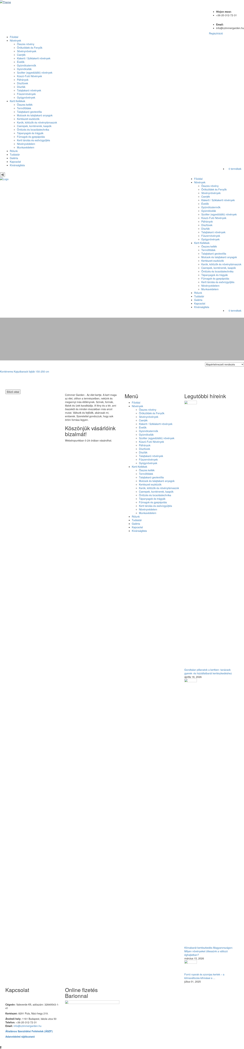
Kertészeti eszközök (28, 119)
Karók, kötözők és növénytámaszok (37, 122)
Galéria (14, 158)
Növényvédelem (26, 144)
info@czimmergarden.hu (27, 1026)
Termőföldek (24, 108)
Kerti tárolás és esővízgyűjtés (33, 140)
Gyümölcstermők (26, 65)
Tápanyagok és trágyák (30, 133)
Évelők (20, 62)
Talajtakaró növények (29, 90)
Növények (15, 40)
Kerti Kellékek (17, 101)
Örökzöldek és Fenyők (29, 47)
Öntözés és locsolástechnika (33, 129)
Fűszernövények (26, 94)
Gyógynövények (26, 97)
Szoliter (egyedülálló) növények (34, 72)
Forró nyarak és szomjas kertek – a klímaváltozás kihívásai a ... (204, 976)
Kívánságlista (17, 165)
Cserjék (21, 54)
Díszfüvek (22, 83)
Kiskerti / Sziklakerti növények (33, 58)
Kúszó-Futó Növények (29, 76)
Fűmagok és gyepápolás (31, 136)
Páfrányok (22, 79)
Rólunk (14, 151)
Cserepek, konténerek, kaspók (34, 126)
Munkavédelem (25, 147)
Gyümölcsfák (24, 69)
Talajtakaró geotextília (29, 111)
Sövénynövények (26, 51)
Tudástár (15, 154)
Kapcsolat (15, 161)
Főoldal (14, 37)
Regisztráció (216, 33)
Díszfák (21, 87)
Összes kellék (25, 104)
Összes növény (25, 44)
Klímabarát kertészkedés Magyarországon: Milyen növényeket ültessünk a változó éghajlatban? (208, 951)
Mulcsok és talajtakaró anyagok (35, 115)
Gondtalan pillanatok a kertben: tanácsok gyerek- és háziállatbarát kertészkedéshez (208, 671)
